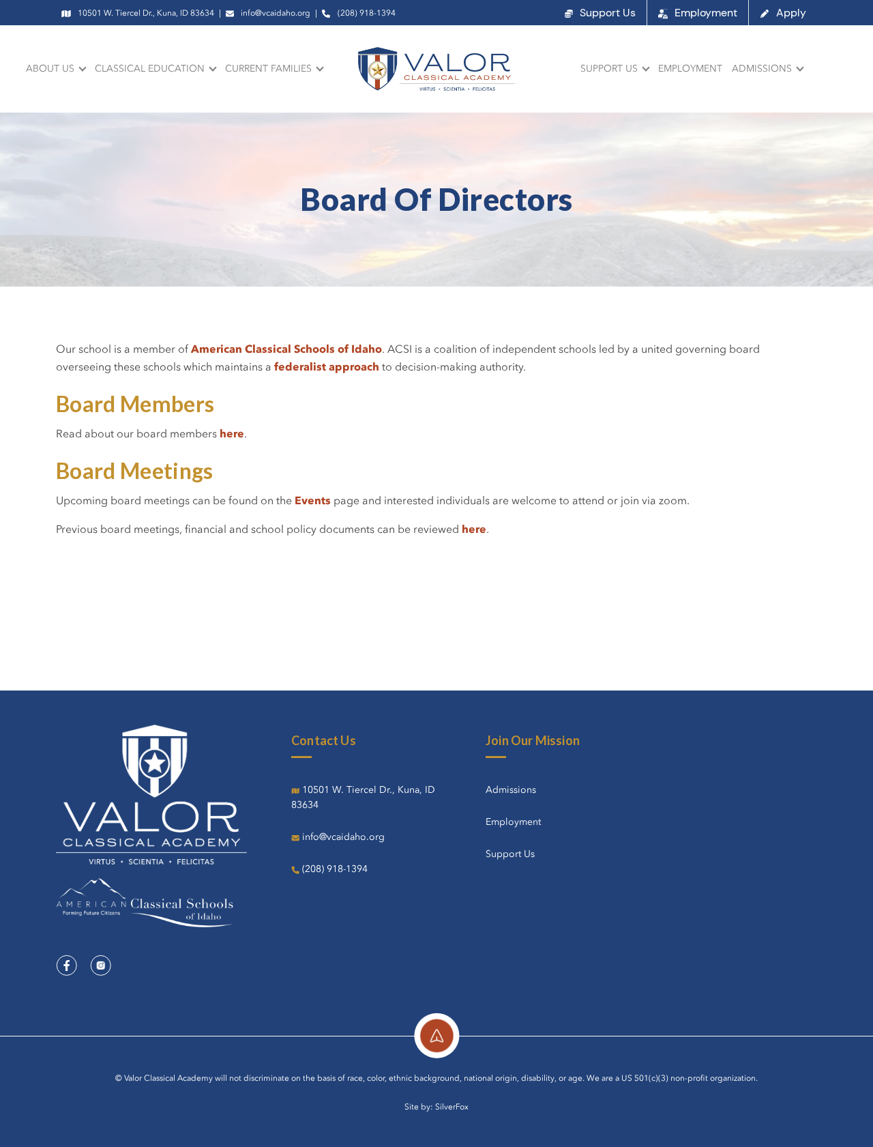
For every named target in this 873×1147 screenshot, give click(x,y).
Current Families (268, 69)
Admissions (762, 69)
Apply (791, 12)
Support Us (608, 12)
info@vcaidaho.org (275, 14)
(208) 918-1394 (367, 14)
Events (314, 501)
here (232, 434)
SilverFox (452, 1107)
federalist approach (326, 367)
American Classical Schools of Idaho (286, 350)
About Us (50, 69)
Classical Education (150, 69)
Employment (706, 12)
